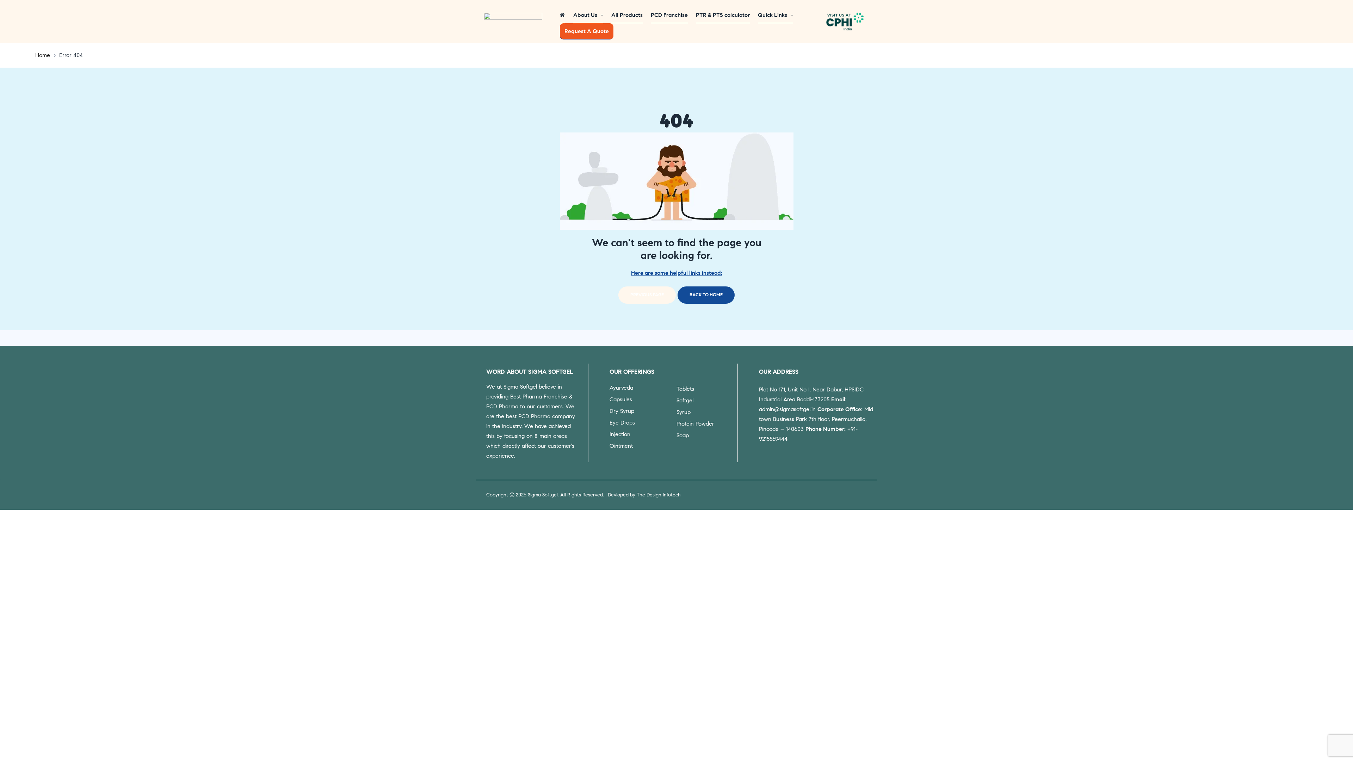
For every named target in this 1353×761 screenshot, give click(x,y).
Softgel (684, 400)
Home (42, 55)
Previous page (647, 295)
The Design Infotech (659, 495)
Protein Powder (695, 423)
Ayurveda (621, 387)
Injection (620, 434)
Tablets (685, 388)
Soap (682, 435)
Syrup (683, 412)
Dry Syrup (622, 411)
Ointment (621, 446)
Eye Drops (622, 422)
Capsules (621, 399)
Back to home (706, 295)
